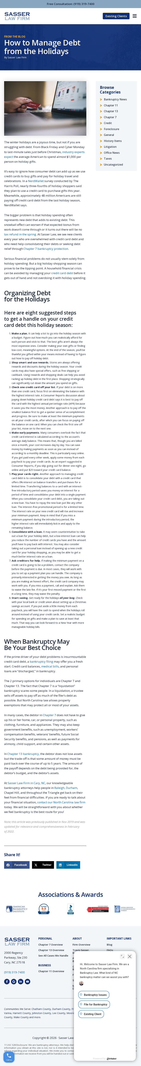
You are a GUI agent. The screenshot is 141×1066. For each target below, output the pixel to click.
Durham (71, 788)
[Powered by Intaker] (112, 1059)
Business (44, 965)
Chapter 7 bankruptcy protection (46, 249)
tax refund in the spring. (20, 234)
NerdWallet (35, 181)
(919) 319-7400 (83, 4)
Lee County (58, 1013)
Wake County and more (27, 1017)
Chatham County (41, 1009)
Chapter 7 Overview (50, 944)
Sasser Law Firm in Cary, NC (26, 783)
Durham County (61, 1009)
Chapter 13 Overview (51, 950)
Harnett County (22, 1013)
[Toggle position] (122, 956)
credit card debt (62, 273)
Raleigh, (59, 788)
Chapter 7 (49, 715)
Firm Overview (81, 944)
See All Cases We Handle (53, 955)
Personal (45, 938)
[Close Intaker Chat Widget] (129, 956)
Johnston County (41, 1013)
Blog (109, 944)
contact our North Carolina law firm (61, 802)
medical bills (50, 666)
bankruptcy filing (41, 661)
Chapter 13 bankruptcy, (23, 754)
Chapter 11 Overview (51, 971)
